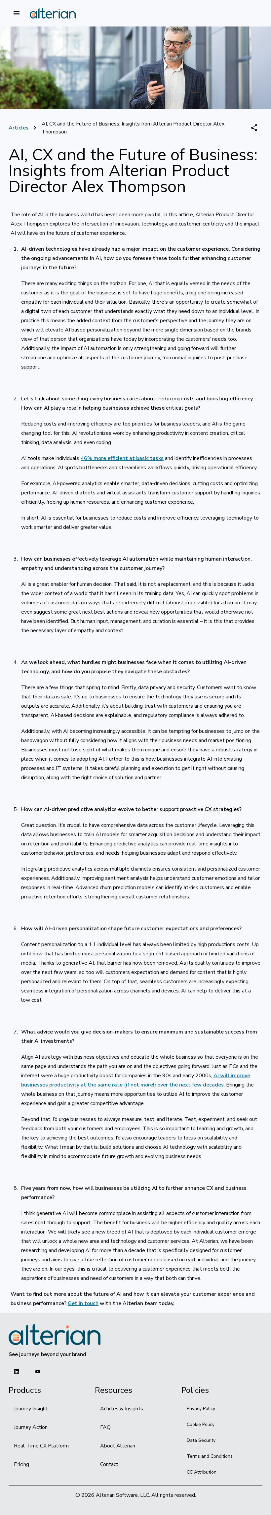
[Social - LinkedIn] (16, 1372)
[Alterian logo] (54, 1334)
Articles (18, 127)
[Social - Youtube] (38, 1372)
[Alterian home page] (53, 13)
